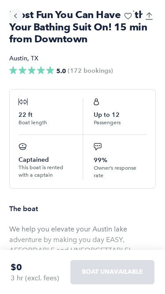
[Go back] (16, 16)
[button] (128, 16)
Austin (18, 58)
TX (34, 58)
